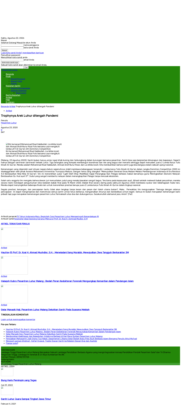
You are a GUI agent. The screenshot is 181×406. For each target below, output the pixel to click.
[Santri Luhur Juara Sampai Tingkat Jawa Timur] (7, 394)
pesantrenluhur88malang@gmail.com (32, 359)
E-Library (10, 102)
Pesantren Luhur (9, 123)
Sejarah (14, 84)
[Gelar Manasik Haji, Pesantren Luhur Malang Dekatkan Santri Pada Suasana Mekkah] (14, 302)
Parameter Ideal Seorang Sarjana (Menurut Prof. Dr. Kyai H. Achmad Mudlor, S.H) (51, 219)
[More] (52, 136)
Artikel (9, 97)
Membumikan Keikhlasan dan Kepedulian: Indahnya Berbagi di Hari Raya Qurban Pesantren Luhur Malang (54, 336)
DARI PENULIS (23, 224)
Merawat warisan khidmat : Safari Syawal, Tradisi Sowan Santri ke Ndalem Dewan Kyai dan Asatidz (51, 341)
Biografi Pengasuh (18, 79)
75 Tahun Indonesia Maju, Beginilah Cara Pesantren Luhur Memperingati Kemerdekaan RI (58, 216)
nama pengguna (31, 45)
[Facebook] (25, 135)
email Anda (29, 60)
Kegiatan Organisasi (18, 91)
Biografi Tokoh (16, 81)
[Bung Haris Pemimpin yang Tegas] (7, 375)
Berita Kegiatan (13, 95)
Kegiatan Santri (13, 86)
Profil (8, 76)
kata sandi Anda (31, 47)
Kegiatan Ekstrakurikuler (20, 88)
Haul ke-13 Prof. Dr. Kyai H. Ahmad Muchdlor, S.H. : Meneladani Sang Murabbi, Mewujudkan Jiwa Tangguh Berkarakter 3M (65, 252)
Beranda (10, 74)
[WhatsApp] (43, 135)
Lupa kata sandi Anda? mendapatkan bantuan (22, 53)
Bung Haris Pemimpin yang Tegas (19, 380)
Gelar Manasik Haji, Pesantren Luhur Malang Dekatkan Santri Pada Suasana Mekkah (45, 309)
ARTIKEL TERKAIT (9, 224)
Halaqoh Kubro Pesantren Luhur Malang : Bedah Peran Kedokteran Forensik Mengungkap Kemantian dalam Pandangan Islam (67, 281)
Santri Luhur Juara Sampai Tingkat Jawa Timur (26, 399)
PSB (8, 100)
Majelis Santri (21, 93)
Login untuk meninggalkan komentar (18, 319)
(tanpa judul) (12, 343)
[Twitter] (34, 135)
